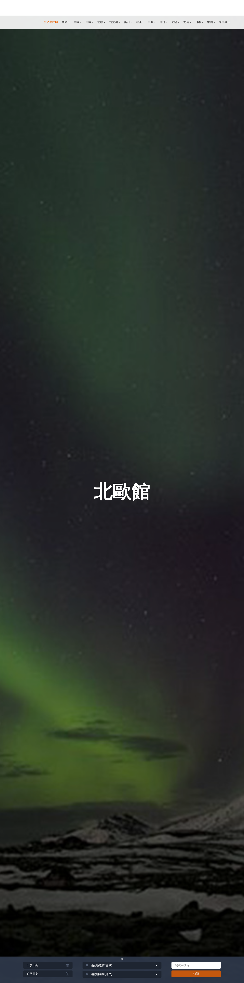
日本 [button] (198, 22)
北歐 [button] (100, 22)
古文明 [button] (113, 22)
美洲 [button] (127, 22)
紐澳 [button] (139, 22)
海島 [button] (186, 22)
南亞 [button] (150, 22)
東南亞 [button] (223, 22)
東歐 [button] (76, 22)
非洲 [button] (162, 22)
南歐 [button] (88, 22)
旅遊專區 (49, 22)
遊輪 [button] (174, 22)
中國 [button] (210, 22)
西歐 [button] (65, 22)
